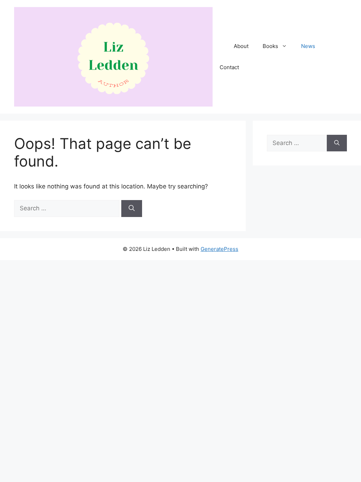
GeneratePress (219, 249)
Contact (229, 67)
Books (270, 46)
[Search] (131, 208)
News (308, 46)
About (241, 46)
